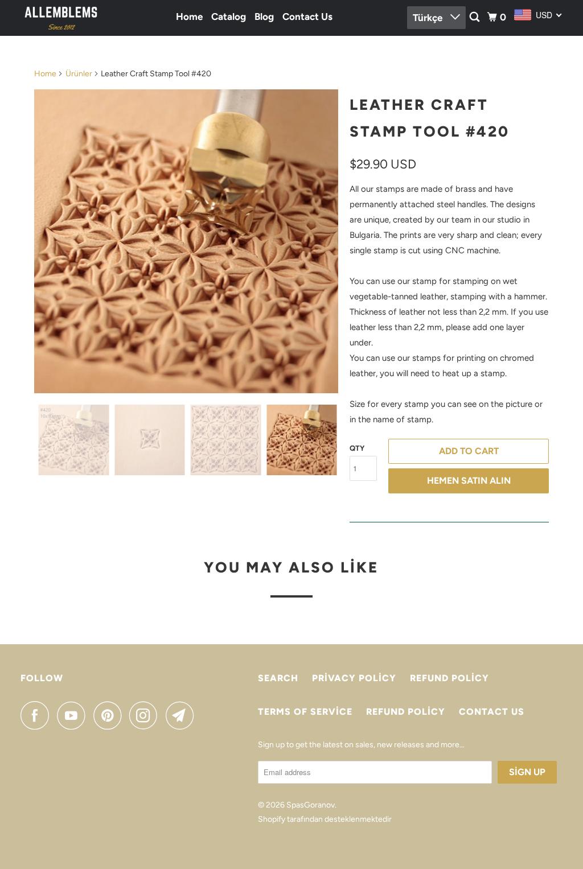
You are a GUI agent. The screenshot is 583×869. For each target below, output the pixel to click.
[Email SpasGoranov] (183, 715)
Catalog (228, 16)
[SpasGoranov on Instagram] (146, 715)
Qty (357, 448)
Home (189, 16)
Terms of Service (305, 711)
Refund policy (449, 678)
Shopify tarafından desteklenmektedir (325, 819)
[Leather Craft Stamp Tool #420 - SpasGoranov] (186, 241)
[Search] (475, 17)
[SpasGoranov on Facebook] (37, 715)
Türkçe (429, 17)
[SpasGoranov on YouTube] (74, 715)
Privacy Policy (354, 678)
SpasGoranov (310, 805)
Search (278, 678)
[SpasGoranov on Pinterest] (110, 715)
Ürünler (78, 74)
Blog (264, 16)
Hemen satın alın (469, 480)
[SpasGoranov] (60, 18)
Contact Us (307, 16)
